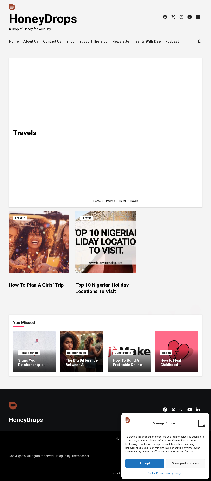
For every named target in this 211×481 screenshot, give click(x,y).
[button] (202, 423)
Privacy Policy (173, 473)
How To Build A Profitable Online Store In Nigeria (127, 364)
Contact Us (52, 41)
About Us (31, 41)
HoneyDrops (43, 18)
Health (166, 352)
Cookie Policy (155, 473)
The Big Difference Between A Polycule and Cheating (82, 367)
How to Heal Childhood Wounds (170, 364)
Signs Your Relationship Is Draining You (31, 364)
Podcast (172, 41)
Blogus (61, 456)
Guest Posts (123, 352)
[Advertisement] (144, 126)
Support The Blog (93, 41)
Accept (144, 463)
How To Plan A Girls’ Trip (36, 285)
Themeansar (80, 456)
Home (14, 41)
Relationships (29, 352)
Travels (20, 218)
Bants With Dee (148, 41)
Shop (70, 41)
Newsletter (121, 41)
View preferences (185, 463)
